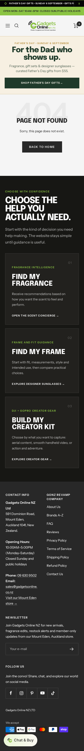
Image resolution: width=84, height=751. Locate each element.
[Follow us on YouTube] (42, 693)
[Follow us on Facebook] (11, 693)
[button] (20, 740)
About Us (53, 507)
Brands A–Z (55, 515)
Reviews (53, 532)
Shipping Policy (58, 557)
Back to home (42, 147)
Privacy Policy (56, 540)
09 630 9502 (27, 575)
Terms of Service (59, 549)
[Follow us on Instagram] (21, 693)
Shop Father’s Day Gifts (42, 82)
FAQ (50, 524)
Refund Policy (57, 565)
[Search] (16, 26)
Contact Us (55, 574)
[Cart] (76, 25)
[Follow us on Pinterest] (32, 693)
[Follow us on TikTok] (53, 693)
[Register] (71, 649)
